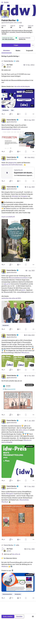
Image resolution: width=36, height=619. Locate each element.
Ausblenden (29, 90)
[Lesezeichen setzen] (26, 114)
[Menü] (33, 616)
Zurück (6, 2)
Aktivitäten (6, 50)
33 (2, 27)
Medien (18, 50)
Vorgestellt (29, 50)
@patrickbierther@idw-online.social (10, 22)
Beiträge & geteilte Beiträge (10, 56)
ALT (32, 105)
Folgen (16, 45)
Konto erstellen (8, 616)
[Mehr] (33, 114)
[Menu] (33, 45)
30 (11, 27)
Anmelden (19, 616)
